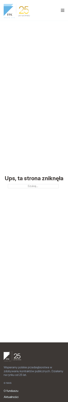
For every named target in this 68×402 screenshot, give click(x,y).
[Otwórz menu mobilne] (62, 10)
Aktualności (11, 397)
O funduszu (11, 391)
